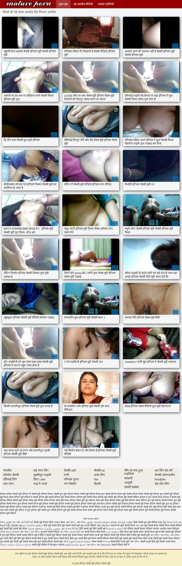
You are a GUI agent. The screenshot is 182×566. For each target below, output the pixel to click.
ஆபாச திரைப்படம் (37, 528)
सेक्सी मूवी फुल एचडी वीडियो (83, 525)
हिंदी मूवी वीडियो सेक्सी (27, 538)
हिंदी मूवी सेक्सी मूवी (141, 535)
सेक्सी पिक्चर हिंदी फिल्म (95, 531)
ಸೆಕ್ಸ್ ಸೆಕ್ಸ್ (162, 522)
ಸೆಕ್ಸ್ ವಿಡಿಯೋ (103, 525)
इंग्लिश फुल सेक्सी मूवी (163, 493)
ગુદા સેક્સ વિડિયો (70, 528)
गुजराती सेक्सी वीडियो (50, 531)
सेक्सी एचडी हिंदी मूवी (150, 541)
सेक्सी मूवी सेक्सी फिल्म (133, 538)
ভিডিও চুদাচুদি (6, 522)
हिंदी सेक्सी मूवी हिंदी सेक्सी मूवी (92, 528)
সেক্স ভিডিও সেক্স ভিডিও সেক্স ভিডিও (165, 535)
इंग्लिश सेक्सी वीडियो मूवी (125, 506)
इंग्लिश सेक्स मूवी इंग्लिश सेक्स (35, 500)
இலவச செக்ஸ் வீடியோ (31, 525)
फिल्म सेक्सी (97, 541)
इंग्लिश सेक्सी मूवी (50, 503)
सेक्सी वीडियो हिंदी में (120, 544)
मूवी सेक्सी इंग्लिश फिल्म (77, 510)
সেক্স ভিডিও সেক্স (94, 544)
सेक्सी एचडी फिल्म (167, 541)
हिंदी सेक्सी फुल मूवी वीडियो (145, 522)
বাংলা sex (177, 522)
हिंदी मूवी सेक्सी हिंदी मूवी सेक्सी (57, 525)
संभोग (141, 531)
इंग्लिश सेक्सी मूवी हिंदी (50, 506)
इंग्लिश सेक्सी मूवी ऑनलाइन (93, 503)
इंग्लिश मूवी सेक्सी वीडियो (128, 497)
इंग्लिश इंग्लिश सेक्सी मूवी (11, 493)
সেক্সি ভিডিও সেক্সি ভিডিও (76, 522)
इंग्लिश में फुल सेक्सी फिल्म (151, 497)
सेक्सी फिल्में (130, 525)
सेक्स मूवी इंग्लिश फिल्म (98, 510)
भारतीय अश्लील (159, 528)
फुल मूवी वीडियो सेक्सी (11, 535)
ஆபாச (83, 544)
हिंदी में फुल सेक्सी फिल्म (48, 538)
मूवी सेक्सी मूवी (6, 528)
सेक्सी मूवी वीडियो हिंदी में (121, 535)
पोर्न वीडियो (128, 528)
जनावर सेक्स (60, 522)
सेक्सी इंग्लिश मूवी (140, 510)
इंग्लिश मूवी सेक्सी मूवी (107, 497)
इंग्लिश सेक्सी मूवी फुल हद (161, 503)
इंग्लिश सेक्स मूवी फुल (79, 500)
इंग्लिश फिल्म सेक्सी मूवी (142, 493)
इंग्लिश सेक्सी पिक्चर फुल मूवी (168, 500)
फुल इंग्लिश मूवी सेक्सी (36, 510)
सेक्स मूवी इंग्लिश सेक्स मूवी (120, 510)
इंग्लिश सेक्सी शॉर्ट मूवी (146, 506)
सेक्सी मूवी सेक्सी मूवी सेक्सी (16, 541)
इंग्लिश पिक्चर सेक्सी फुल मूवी (54, 493)
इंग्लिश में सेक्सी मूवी (171, 497)
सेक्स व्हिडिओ (173, 528)
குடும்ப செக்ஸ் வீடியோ (98, 522)
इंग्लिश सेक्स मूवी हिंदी (119, 500)
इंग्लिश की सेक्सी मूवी (31, 493)
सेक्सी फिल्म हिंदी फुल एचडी (71, 538)
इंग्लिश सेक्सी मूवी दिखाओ (117, 503)
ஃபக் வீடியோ (112, 531)
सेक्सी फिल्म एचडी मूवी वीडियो (97, 535)
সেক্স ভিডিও (64, 531)
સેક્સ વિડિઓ (77, 531)
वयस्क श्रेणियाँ (106, 4)
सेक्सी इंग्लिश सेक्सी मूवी (52, 541)
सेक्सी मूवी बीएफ (20, 528)
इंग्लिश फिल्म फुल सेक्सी (100, 493)
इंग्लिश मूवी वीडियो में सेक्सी (26, 497)
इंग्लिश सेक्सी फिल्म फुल (10, 503)
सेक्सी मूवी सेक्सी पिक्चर (72, 535)
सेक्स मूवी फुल (35, 541)
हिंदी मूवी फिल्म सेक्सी (93, 538)
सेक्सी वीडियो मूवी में (31, 535)
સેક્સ (169, 522)
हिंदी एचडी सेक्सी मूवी (152, 538)
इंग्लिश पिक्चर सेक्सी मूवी (78, 493)
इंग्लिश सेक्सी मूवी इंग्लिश (69, 503)
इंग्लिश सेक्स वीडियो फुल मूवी (141, 500)
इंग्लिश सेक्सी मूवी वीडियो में (28, 506)
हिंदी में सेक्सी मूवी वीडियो (50, 535)
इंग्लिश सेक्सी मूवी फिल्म (139, 503)
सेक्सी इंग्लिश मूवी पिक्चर (159, 510)
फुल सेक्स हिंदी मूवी (8, 538)
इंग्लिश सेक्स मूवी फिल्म (59, 500)
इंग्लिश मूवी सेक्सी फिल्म (87, 497)
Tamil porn (106, 544)
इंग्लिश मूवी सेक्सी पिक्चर (65, 497)
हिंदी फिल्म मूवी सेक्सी (129, 531)
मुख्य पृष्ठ (63, 4)
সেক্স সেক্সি (16, 522)
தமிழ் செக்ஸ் (72, 544)
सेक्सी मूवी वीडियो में (40, 544)
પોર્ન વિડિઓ (27, 522)
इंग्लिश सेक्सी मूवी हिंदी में (71, 506)
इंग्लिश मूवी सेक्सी (46, 497)
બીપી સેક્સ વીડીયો (9, 531)
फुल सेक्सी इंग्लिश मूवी (56, 510)
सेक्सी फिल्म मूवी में (152, 531)
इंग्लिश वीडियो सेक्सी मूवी (11, 500)
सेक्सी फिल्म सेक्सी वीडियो (170, 525)
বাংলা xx (106, 541)
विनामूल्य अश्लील (57, 544)
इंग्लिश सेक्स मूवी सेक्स (99, 500)
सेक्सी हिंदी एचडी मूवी (120, 541)
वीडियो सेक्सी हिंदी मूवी (112, 538)
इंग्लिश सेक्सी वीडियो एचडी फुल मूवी (98, 506)
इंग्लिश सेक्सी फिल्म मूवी (32, 503)
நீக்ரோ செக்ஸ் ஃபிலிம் (122, 522)
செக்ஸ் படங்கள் (115, 528)
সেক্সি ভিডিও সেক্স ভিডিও (30, 531)
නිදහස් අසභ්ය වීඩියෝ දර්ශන (16, 544)
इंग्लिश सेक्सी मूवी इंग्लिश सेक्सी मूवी (28, 4)
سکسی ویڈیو (53, 528)
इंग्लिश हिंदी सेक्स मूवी (166, 506)
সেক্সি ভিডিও (135, 541)
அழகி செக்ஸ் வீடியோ (80, 541)
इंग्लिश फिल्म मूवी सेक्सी (121, 493)
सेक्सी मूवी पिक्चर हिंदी (44, 522)
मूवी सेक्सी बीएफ (151, 525)
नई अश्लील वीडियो (83, 4)
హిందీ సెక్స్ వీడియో (9, 525)
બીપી (65, 541)
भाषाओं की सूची (117, 525)
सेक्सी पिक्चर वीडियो (143, 528)
